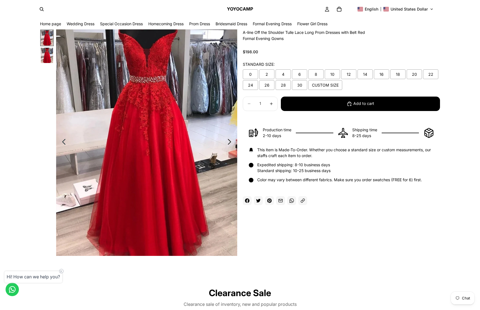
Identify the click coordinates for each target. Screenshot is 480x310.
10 (332, 74)
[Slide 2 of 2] (47, 55)
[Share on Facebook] (247, 200)
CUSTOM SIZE (325, 85)
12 (349, 74)
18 (398, 74)
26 (266, 85)
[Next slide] (231, 143)
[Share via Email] (280, 200)
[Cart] (339, 9)
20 (414, 74)
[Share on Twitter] (258, 200)
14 (365, 74)
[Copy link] (302, 200)
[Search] (42, 9)
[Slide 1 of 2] (47, 38)
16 (381, 74)
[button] (395, 9)
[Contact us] (12, 289)
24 (250, 85)
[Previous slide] (62, 143)
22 (430, 74)
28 (283, 85)
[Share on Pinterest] (269, 200)
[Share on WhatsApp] (291, 200)
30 (299, 85)
